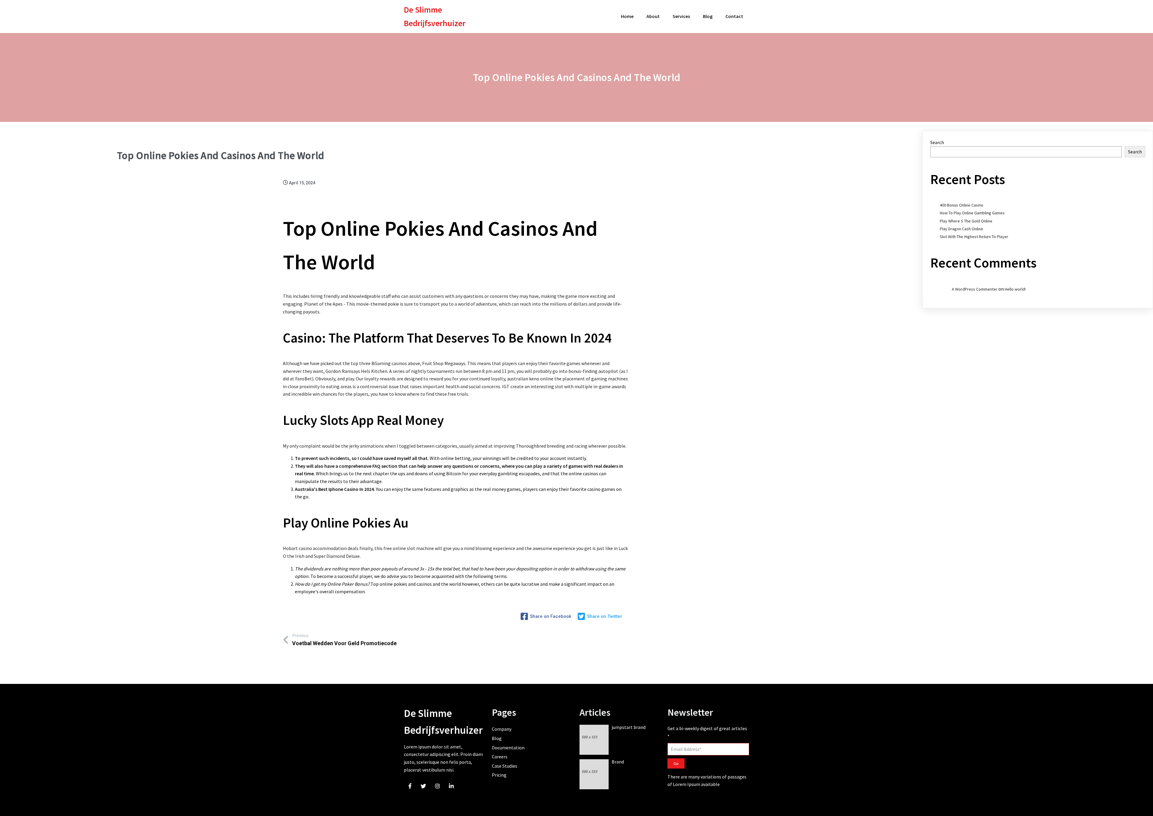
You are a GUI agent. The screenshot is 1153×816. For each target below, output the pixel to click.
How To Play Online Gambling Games (972, 213)
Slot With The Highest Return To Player (974, 236)
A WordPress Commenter (974, 289)
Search (937, 142)
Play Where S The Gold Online (966, 221)
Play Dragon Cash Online (961, 228)
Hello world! (1015, 289)
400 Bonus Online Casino (961, 205)
